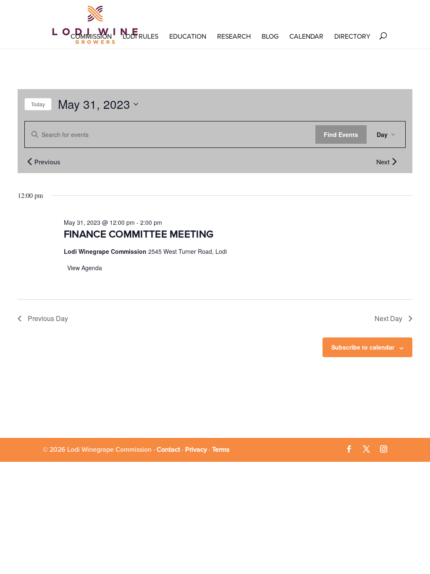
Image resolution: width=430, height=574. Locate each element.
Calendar (306, 36)
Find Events (341, 134)
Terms (220, 449)
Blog (270, 36)
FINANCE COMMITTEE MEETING (139, 234)
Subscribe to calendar (362, 347)
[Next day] (394, 161)
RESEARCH (234, 36)
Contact (168, 449)
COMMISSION (91, 36)
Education (187, 36)
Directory (352, 36)
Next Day (388, 318)
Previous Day (48, 318)
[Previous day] (29, 161)
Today (38, 104)
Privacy (196, 449)
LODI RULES (140, 36)
